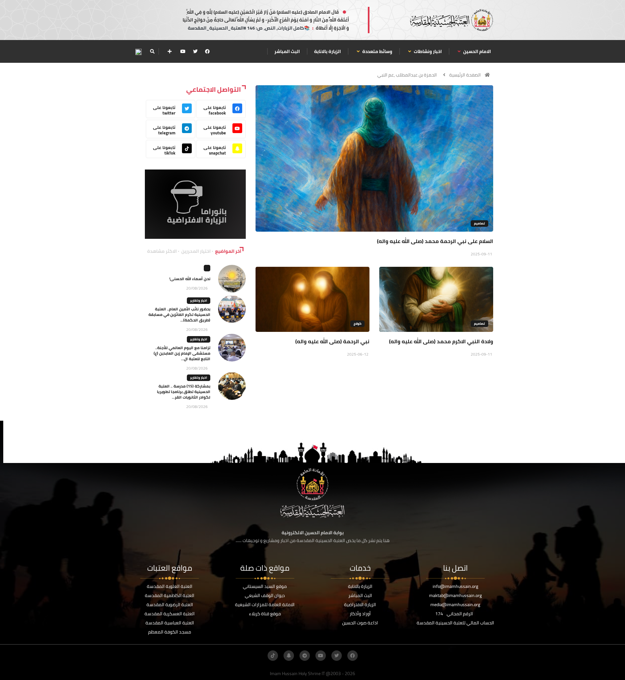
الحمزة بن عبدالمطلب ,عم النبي (407, 75)
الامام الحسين (476, 51)
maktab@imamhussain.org (455, 595)
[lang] (138, 51)
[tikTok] (273, 655)
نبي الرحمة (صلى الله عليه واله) (332, 341)
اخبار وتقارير (198, 300)
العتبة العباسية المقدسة (170, 623)
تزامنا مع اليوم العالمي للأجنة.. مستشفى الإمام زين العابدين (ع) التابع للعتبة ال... (182, 353)
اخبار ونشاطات (427, 51)
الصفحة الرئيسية (465, 75)
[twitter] (195, 51)
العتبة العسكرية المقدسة (170, 613)
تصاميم (479, 223)
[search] (152, 51)
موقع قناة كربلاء (265, 613)
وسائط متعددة (376, 51)
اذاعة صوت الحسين (360, 623)
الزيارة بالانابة (327, 51)
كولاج (357, 323)
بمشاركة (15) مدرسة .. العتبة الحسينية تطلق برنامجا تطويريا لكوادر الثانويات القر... (183, 391)
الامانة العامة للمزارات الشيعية (265, 604)
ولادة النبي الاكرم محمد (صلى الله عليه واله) (441, 341)
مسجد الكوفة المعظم (169, 632)
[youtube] (183, 51)
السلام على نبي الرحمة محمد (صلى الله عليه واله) (435, 241)
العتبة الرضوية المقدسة (169, 604)
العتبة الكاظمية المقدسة (169, 595)
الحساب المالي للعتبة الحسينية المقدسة (455, 623)
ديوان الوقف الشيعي (265, 595)
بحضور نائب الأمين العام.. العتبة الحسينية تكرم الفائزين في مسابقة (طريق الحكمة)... (179, 314)
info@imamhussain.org (455, 586)
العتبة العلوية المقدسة (169, 586)
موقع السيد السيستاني (265, 586)
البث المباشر (287, 51)
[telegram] (304, 655)
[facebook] (207, 51)
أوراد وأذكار (360, 613)
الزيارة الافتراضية (360, 604)
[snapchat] (289, 655)
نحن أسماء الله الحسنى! (189, 278)
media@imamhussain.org (455, 604)
